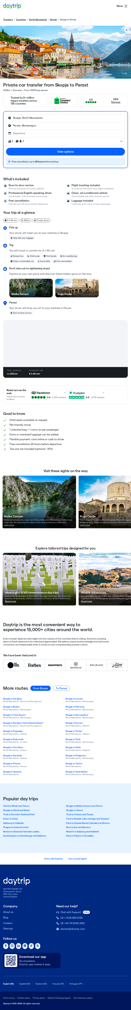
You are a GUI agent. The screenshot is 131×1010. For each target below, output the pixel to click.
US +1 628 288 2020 (71, 917)
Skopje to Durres (74, 723)
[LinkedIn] (18, 946)
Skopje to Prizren (11, 763)
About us (8, 912)
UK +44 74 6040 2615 (72, 923)
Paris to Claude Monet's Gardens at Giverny (88, 823)
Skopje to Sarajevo (12, 698)
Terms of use (9, 998)
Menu (120, 6)
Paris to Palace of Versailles (79, 835)
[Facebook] (5, 946)
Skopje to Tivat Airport (14, 715)
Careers (7, 923)
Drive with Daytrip (53, 858)
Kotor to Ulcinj (10, 818)
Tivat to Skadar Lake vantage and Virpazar (87, 818)
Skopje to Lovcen (74, 698)
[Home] (12, 6)
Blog (5, 917)
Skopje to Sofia (73, 747)
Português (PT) (75, 984)
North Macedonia (38, 19)
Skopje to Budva (11, 706)
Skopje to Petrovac (75, 706)
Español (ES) (24, 984)
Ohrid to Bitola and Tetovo (16, 806)
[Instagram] (12, 946)
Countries (21, 19)
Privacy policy (39, 998)
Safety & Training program (59, 998)
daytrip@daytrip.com (72, 929)
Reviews (115, 102)
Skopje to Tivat (73, 739)
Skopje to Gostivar (12, 771)
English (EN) (8, 984)
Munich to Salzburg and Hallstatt (82, 831)
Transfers (8, 19)
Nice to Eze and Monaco (78, 827)
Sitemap (8, 928)
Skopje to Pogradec (13, 731)
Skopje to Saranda (12, 755)
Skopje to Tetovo (74, 763)
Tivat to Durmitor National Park (19, 814)
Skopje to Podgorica (76, 755)
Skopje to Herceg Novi (77, 715)
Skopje (53, 19)
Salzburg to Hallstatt (13, 823)
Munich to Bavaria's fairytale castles (21, 831)
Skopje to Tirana (74, 731)
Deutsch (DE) (41, 984)
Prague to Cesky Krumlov (16, 827)
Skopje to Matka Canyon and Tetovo (84, 806)
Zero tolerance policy (82, 998)
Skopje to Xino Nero (13, 747)
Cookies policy (23, 998)
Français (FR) (58, 984)
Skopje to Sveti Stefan (77, 771)
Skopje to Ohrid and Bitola (16, 810)
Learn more (9, 525)
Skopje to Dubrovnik (13, 739)
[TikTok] (31, 946)
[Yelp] (37, 946)
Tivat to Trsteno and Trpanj (79, 814)
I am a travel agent (77, 858)
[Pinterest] (24, 946)
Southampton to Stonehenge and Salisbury (24, 835)
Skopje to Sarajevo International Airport (23, 723)
